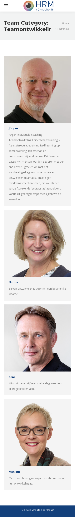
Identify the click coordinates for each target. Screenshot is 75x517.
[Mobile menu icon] (6, 5)
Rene (12, 377)
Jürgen (13, 128)
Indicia (50, 510)
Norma (13, 282)
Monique (15, 472)
